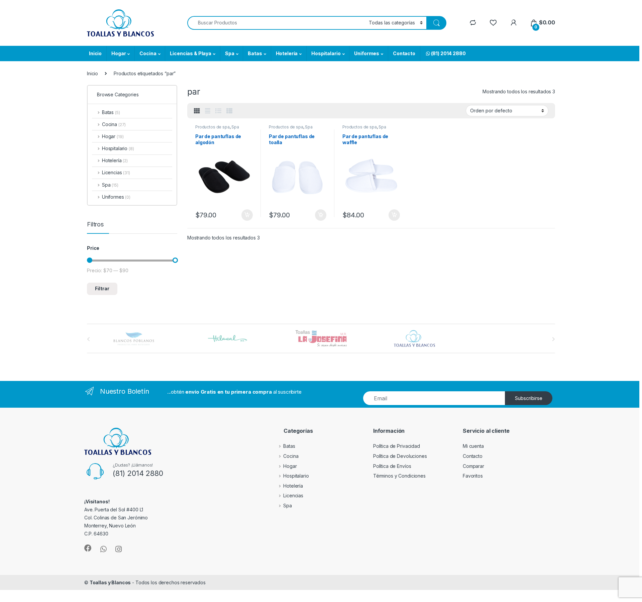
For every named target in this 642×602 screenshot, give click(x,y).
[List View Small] (229, 111)
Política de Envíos (392, 466)
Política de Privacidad (396, 446)
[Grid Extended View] (207, 111)
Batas (255, 53)
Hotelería (287, 53)
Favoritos (473, 476)
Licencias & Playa (190, 53)
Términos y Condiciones (399, 476)
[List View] (218, 111)
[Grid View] (197, 111)
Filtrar (102, 288)
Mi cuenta (473, 446)
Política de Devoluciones (400, 456)
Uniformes (366, 53)
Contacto (404, 53)
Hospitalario (325, 53)
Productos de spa (212, 126)
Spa (229, 53)
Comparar (473, 466)
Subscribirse (528, 398)
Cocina (147, 53)
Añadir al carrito (246, 215)
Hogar (118, 53)
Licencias (116, 172)
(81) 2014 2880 (448, 53)
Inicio (95, 53)
